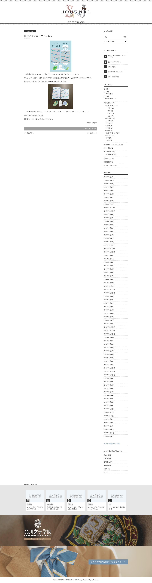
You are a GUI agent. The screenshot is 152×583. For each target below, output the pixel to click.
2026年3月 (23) (109, 194)
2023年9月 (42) (109, 296)
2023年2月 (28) (109, 320)
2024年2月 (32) (109, 279)
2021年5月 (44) (109, 392)
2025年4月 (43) (109, 231)
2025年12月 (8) (109, 204)
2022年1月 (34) (109, 364)
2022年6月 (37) (109, 347)
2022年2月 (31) (109, 361)
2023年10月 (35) (109, 293)
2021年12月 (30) (109, 368)
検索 (124, 37)
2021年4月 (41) (109, 395)
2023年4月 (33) (109, 313)
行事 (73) (108, 138)
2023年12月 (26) (109, 286)
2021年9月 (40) (109, 378)
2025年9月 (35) (109, 214)
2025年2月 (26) (109, 238)
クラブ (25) (109, 123)
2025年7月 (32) (109, 221)
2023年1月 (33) (109, 323)
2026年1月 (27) (109, 201)
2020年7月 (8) (108, 426)
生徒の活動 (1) (108, 148)
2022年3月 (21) (109, 358)
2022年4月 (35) (109, 354)
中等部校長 (109, 94)
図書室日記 (92, 128)
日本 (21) (111, 113)
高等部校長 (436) (111, 98)
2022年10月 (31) (109, 334)
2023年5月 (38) (109, 310)
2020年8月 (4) (108, 422)
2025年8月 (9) (108, 218)
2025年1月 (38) (109, 242)
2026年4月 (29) (109, 190)
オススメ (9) (109, 121)
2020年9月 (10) (109, 419)
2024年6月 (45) (109, 265)
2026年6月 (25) (109, 184)
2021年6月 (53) (109, 388)
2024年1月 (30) (109, 282)
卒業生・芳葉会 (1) (110, 165)
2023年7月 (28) (109, 303)
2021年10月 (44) (109, 375)
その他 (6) (109, 140)
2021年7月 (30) (109, 385)
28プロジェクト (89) (112, 105)
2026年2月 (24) (109, 197)
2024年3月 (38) (109, 276)
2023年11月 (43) (109, 289)
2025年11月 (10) (109, 207)
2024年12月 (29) (109, 245)
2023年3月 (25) (109, 317)
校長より (107, 89)
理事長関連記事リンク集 (112, 443)
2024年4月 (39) (109, 272)
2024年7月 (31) (109, 262)
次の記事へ (90, 133)
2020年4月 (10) (109, 436)
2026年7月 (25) (109, 180)
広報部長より (108, 462)
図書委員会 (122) (111, 154)
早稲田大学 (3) (110, 135)
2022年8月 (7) (108, 340)
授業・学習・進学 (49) (113, 133)
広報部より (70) (109, 158)
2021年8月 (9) (108, 381)
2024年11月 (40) (109, 248)
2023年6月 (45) (109, 306)
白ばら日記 (107, 455)
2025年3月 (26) (109, 235)
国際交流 (107, 469)
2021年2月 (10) (109, 402)
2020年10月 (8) (109, 416)
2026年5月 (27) (109, 187)
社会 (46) (111, 116)
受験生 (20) (109, 130)
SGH (105, 472)
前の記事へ (30, 133)
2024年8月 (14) (109, 259)
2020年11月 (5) (109, 412)
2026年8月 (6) (108, 177)
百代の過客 (107, 458)
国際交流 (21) (108, 162)
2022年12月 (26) (109, 327)
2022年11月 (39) (109, 330)
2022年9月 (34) (109, 337)
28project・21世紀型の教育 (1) (114, 144)
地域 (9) (110, 111)
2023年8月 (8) (108, 300)
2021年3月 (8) (108, 398)
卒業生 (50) (109, 128)
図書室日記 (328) (109, 151)
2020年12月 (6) (109, 409)
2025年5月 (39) (109, 228)
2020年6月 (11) (109, 429)
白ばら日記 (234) (109, 103)
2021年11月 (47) (109, 371)
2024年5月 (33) (109, 269)
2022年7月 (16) (109, 344)
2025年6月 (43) (109, 224)
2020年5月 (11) (109, 433)
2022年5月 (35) (109, 351)
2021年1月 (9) (108, 405)
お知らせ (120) (110, 118)
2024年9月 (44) (109, 255)
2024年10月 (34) (109, 252)
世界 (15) (111, 108)
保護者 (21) (109, 125)
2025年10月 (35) (109, 211)
